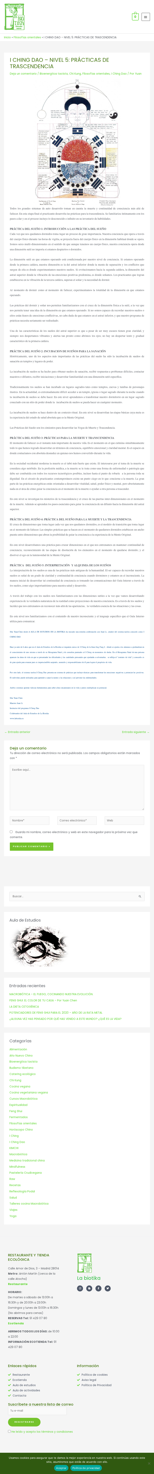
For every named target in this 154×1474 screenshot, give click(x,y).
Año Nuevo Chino (21, 1056)
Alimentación (18, 1049)
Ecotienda (16, 1323)
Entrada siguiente (136, 732)
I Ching (14, 1136)
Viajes (13, 1210)
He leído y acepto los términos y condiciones (42, 1432)
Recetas (15, 1185)
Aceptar (61, 1468)
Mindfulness (17, 1167)
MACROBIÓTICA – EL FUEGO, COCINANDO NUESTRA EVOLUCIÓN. (51, 994)
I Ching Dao (119, 74)
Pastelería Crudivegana (25, 1173)
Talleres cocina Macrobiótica (29, 1204)
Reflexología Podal (22, 1191)
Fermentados (18, 1117)
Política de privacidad (86, 1468)
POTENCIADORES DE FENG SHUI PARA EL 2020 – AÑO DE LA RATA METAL (55, 1013)
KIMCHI (13, 1148)
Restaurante (18, 1284)
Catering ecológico (22, 1074)
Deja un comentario (23, 74)
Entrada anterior (17, 732)
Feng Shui (15, 1111)
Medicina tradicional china (27, 1160)
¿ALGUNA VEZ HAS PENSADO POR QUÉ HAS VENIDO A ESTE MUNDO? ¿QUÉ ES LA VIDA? (65, 1019)
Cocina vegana (19, 1086)
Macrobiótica (18, 1154)
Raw (12, 1179)
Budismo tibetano (21, 1068)
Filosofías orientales (96, 74)
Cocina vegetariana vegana (28, 1092)
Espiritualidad (18, 1105)
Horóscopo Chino (21, 1130)
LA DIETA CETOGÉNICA (24, 1007)
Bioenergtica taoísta (54, 74)
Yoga (12, 1216)
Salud (13, 1198)
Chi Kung (75, 74)
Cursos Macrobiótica (23, 1099)
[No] (149, 1463)
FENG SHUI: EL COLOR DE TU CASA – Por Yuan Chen (43, 1000)
